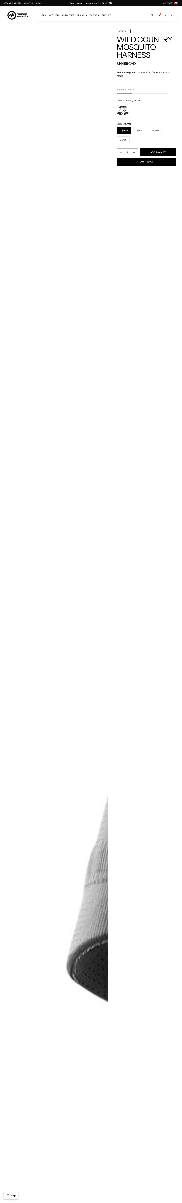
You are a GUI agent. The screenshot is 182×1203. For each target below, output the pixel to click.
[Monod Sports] (17, 15)
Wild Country (144, 40)
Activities (67, 15)
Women (54, 15)
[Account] (165, 15)
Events (94, 15)
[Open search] (152, 15)
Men (44, 15)
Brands (82, 15)
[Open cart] (172, 15)
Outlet (106, 15)
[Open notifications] (158, 15)
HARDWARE (124, 31)
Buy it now (146, 161)
